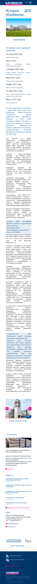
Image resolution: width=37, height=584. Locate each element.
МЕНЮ (26, 2)
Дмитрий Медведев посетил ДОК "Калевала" (16, 502)
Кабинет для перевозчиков (17, 559)
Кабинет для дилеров (16, 555)
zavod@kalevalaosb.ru (13, 523)
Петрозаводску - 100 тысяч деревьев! (15, 497)
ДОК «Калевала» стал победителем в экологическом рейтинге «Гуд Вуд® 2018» (18, 492)
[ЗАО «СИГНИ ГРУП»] (29, 544)
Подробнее (10, 469)
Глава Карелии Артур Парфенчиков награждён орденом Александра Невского (17, 479)
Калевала (14, 3)
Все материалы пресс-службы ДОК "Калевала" (18, 507)
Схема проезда (11, 526)
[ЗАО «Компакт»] (15, 544)
